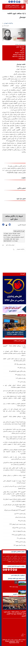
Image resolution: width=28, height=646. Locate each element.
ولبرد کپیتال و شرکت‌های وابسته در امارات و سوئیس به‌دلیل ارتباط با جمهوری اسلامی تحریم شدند (14, 444)
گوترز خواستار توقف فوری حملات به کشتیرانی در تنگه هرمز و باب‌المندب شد (14, 464)
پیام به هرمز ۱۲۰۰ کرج (20, 514)
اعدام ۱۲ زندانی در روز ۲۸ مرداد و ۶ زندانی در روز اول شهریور (14, 487)
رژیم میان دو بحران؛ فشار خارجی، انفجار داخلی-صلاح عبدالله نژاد (14, 360)
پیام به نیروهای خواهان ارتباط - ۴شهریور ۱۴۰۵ (14, 347)
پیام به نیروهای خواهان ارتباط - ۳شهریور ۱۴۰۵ (14, 417)
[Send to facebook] (3, 224)
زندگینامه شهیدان (8, 23)
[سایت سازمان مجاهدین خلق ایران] (14, 7)
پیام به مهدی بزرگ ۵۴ (20, 364)
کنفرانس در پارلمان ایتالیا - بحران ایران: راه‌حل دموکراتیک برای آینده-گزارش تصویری (15, 614)
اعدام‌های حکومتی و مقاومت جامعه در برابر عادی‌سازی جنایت (14, 405)
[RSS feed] (19, 2)
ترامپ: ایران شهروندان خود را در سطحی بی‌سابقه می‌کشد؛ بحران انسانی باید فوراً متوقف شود (14, 411)
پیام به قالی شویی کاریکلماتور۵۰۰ (17, 371)
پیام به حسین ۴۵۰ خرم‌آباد (18, 528)
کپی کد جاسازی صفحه (19, 231)
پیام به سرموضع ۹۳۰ (20, 375)
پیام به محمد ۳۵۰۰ (14, 587)
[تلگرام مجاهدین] (17, 2)
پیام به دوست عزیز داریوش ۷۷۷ (17, 524)
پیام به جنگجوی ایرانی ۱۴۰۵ (18, 535)
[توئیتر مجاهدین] (12, 2)
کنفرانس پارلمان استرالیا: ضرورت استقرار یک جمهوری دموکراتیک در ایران (14, 500)
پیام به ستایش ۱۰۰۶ (20, 378)
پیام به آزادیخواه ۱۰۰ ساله (19, 531)
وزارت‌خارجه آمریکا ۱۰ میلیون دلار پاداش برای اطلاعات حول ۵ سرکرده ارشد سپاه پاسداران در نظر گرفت (14, 424)
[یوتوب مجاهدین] (14, 2)
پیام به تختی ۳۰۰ (21, 538)
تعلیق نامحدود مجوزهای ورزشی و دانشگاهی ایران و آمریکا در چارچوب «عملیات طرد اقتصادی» (14, 452)
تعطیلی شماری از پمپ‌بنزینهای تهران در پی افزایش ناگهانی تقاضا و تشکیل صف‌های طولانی (14, 398)
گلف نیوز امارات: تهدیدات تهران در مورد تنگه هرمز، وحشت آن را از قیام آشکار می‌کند (14, 438)
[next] (16, 602)
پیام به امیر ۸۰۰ (21, 382)
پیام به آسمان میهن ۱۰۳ (19, 545)
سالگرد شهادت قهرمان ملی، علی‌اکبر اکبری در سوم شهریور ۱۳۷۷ (14, 506)
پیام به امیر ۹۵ (21, 521)
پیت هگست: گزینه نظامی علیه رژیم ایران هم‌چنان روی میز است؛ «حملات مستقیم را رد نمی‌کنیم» (14, 470)
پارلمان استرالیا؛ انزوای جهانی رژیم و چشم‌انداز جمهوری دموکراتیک (14, 386)
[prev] (16, 582)
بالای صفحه (23, 634)
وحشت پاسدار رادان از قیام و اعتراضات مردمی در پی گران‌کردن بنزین (14, 458)
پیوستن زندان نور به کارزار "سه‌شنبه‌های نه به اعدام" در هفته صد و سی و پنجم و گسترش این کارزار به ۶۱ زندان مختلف (14, 431)
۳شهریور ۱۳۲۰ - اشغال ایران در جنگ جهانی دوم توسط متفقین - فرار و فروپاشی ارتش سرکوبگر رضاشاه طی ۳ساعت (14, 494)
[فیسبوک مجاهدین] (9, 2)
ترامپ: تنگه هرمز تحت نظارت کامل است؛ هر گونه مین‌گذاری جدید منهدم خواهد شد (14, 392)
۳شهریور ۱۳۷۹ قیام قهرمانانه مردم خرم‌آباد (14, 510)
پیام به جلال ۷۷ (21, 368)
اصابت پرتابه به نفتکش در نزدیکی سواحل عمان (14, 476)
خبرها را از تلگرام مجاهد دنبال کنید (14, 218)
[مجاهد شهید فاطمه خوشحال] (14, 35)
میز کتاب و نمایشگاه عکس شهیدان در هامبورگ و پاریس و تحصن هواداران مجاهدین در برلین (14, 353)
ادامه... (9, 562)
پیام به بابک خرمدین (13, 596)
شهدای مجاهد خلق (10, 245)
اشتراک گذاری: (22, 225)
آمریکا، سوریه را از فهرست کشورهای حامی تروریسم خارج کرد (14, 482)
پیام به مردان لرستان (20, 517)
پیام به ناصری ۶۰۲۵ (20, 542)
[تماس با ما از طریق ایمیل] (14, 570)
